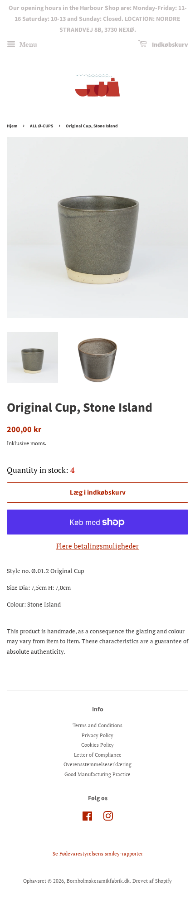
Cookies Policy (97, 745)
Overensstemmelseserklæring (97, 764)
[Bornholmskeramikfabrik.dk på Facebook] (87, 818)
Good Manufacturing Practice (97, 774)
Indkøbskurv (169, 45)
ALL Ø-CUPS (41, 126)
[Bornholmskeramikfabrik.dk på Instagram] (108, 818)
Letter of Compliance (98, 755)
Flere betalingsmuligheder (97, 545)
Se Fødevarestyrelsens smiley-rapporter (98, 853)
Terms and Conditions (97, 725)
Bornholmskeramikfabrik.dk (98, 881)
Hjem (12, 126)
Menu (27, 44)
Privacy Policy (97, 735)
